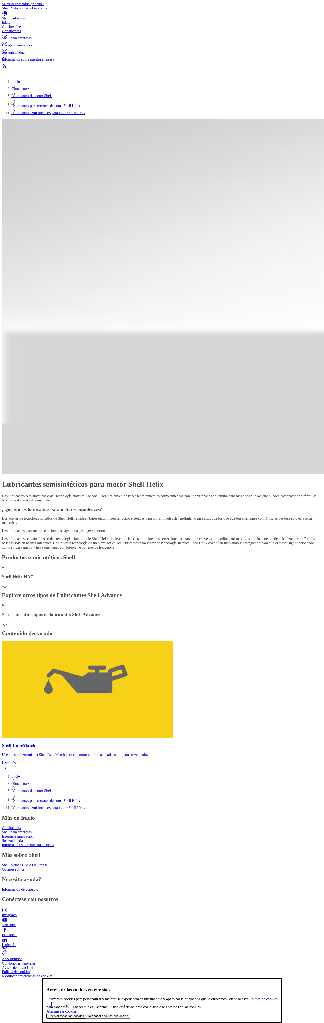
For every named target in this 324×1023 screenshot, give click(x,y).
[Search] (162, 67)
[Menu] (162, 73)
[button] (162, 32)
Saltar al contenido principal (23, 4)
